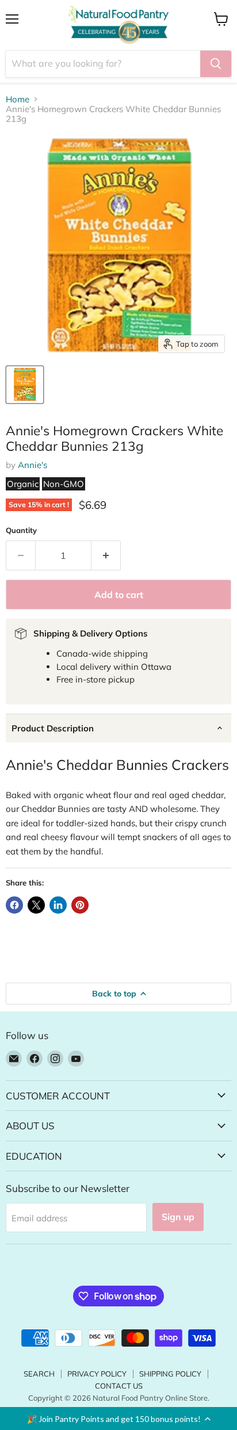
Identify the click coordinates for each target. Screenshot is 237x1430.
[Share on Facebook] (14, 905)
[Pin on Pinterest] (80, 905)
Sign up (178, 1216)
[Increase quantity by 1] (106, 555)
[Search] (215, 64)
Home (17, 99)
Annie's (32, 464)
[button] (118, 1418)
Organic (23, 483)
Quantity (21, 530)
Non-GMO (63, 483)
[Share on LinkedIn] (58, 905)
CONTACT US (119, 1385)
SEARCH (39, 1373)
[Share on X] (36, 905)
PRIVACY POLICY (97, 1373)
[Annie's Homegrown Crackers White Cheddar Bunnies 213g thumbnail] (24, 384)
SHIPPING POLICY (170, 1373)
